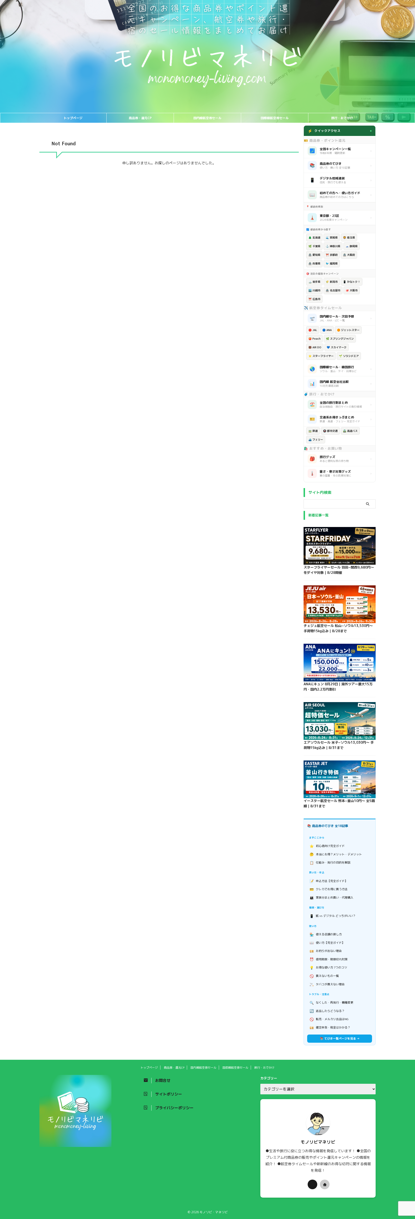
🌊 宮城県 (332, 237)
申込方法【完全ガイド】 (329, 881)
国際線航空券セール (275, 118)
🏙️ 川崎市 (314, 290)
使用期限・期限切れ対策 (329, 959)
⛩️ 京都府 (332, 255)
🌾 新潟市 (332, 282)
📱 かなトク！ (351, 282)
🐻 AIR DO (314, 347)
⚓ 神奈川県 (333, 246)
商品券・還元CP (140, 118)
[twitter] (312, 1184)
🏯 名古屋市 (333, 290)
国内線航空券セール (207, 118)
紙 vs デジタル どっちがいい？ (333, 916)
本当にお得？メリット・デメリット (336, 854)
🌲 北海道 (314, 237)
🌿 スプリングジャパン (340, 339)
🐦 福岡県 (332, 263)
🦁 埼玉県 (349, 237)
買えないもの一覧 (324, 976)
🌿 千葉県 (314, 246)
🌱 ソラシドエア (349, 356)
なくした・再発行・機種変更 (332, 1002)
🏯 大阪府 (349, 255)
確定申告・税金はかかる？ (330, 1027)
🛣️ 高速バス (350, 431)
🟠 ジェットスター (348, 330)
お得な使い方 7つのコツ (328, 967)
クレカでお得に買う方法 (329, 889)
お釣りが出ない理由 (326, 951)
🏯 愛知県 (314, 255)
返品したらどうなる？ (327, 1011)
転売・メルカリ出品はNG (329, 1019)
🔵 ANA (327, 330)
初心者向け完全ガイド (327, 846)
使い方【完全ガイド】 (327, 942)
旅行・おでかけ (342, 118)
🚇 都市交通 (330, 431)
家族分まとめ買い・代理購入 (332, 897)
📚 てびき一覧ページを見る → (340, 1038)
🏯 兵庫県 (314, 263)
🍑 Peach (314, 339)
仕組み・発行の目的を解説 (330, 862)
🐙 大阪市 (352, 290)
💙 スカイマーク (337, 347)
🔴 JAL (312, 330)
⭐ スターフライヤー (321, 356)
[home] (325, 1184)
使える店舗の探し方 (326, 934)
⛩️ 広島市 (314, 299)
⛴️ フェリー (315, 439)
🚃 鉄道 (313, 431)
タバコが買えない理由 (327, 984)
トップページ (73, 118)
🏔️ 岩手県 (314, 282)
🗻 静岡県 (352, 246)
